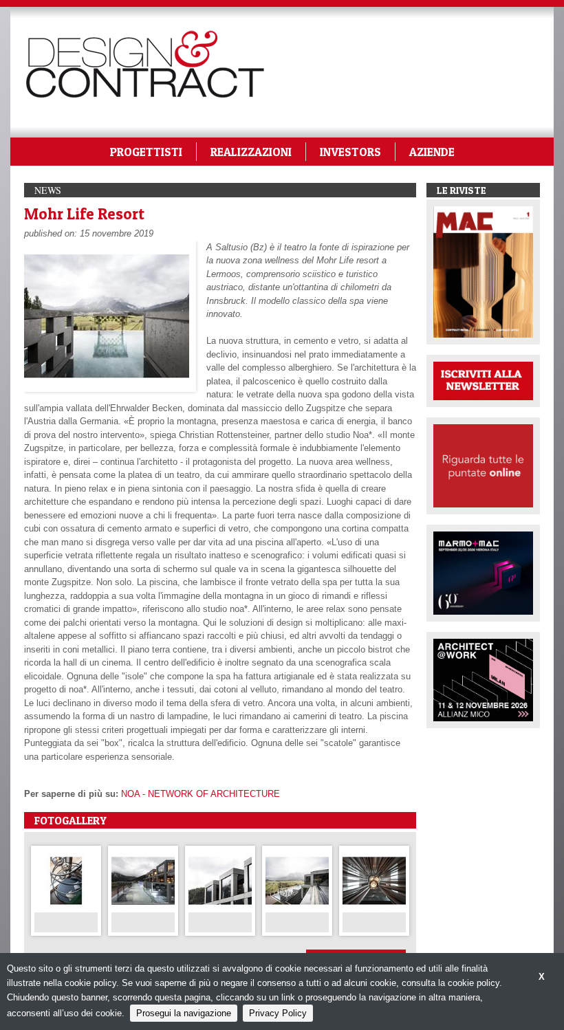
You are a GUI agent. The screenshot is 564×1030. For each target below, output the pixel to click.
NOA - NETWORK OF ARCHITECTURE (200, 794)
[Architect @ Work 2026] (483, 679)
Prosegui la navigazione (183, 1013)
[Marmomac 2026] (483, 572)
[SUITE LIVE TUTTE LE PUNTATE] (483, 465)
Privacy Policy (278, 1013)
